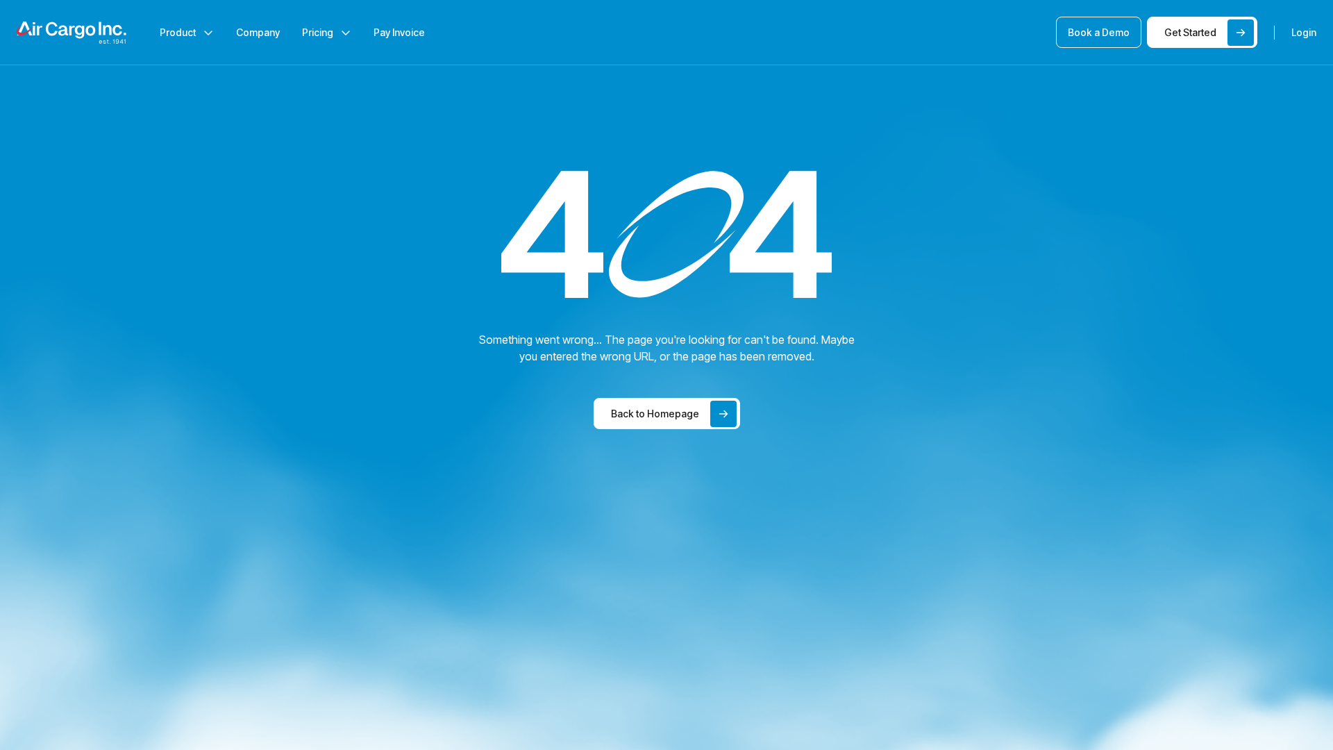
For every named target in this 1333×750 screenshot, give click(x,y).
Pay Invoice (399, 32)
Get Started (1190, 32)
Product (178, 32)
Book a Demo (1099, 32)
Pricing (317, 32)
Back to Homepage (655, 413)
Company (258, 32)
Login (1303, 32)
